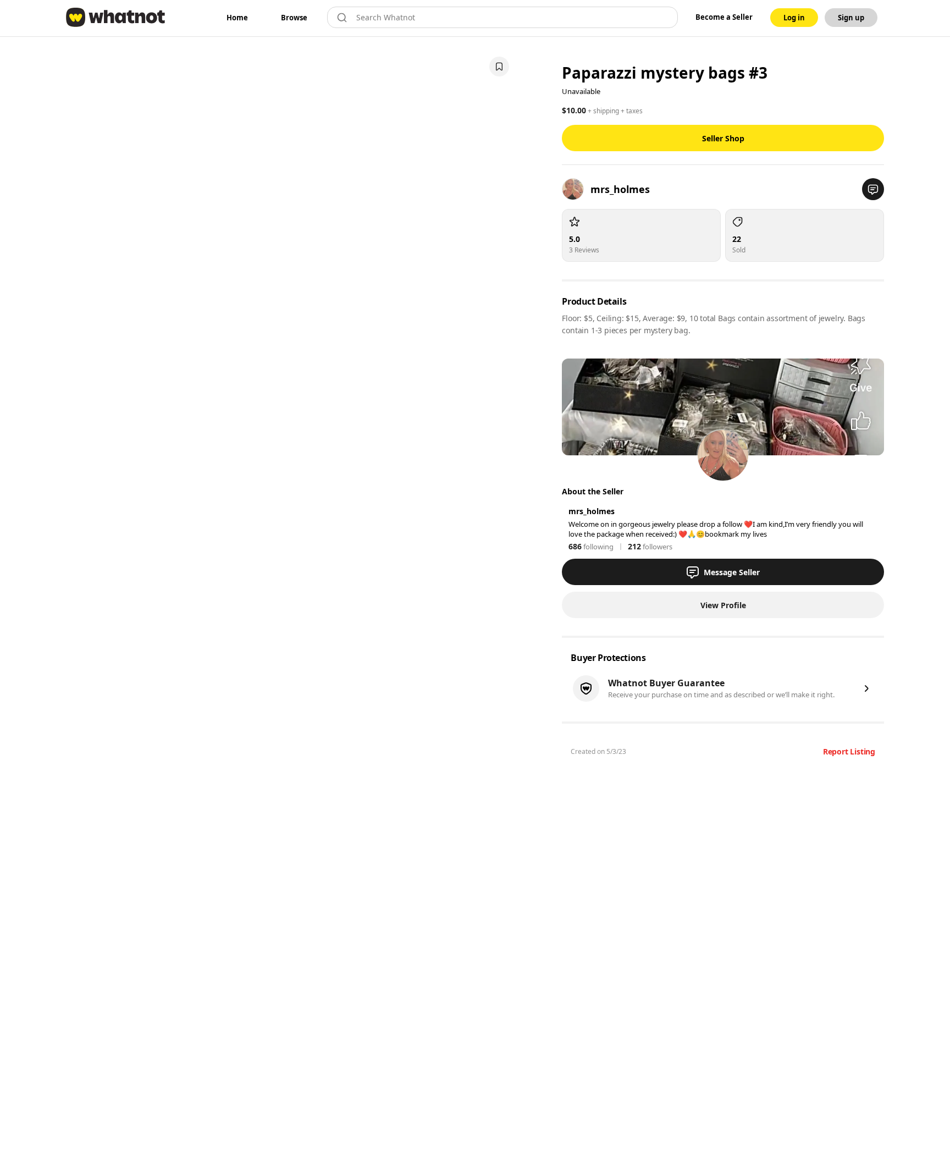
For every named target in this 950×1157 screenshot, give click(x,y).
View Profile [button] (723, 605)
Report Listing (849, 751)
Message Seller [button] (732, 572)
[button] (873, 189)
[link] (237, 17)
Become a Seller (724, 17)
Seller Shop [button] (723, 138)
